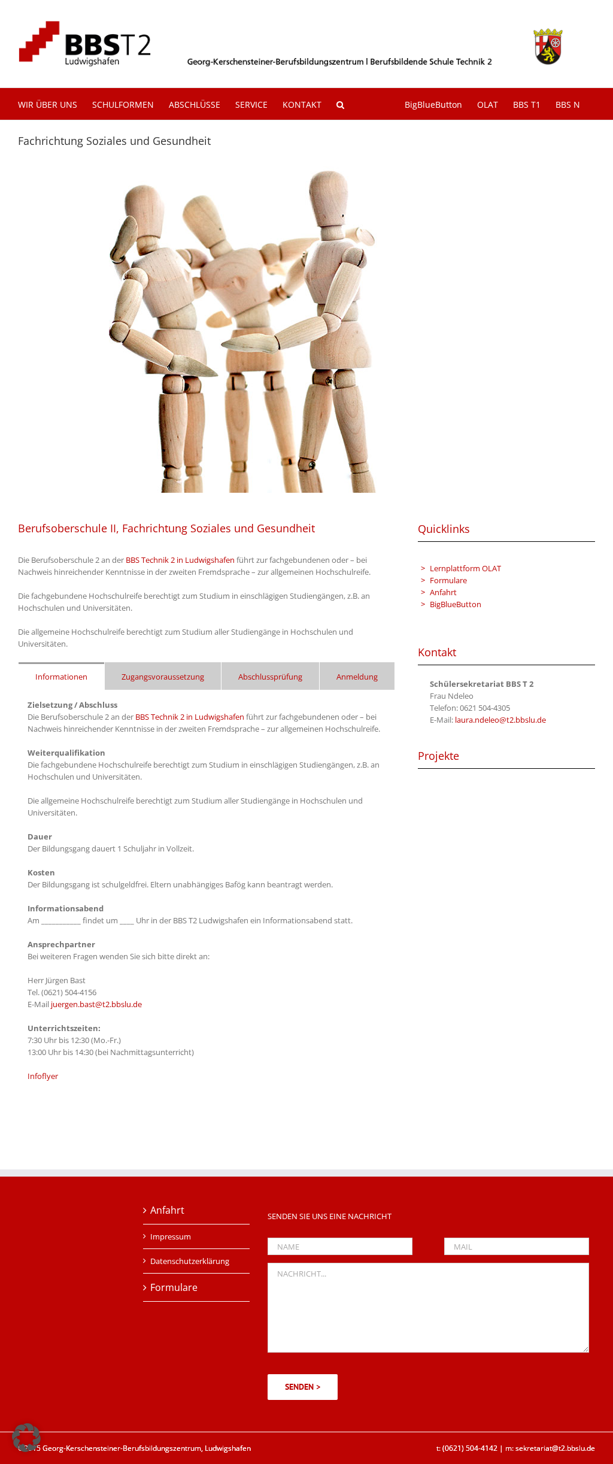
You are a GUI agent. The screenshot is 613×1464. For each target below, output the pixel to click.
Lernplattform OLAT (465, 568)
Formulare (448, 580)
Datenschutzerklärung (189, 1261)
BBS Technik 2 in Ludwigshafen (180, 559)
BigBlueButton (455, 604)
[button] (340, 104)
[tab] (61, 676)
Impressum (170, 1236)
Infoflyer (43, 1076)
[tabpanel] (206, 897)
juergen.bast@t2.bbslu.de (96, 1004)
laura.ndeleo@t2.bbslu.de (500, 719)
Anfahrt (443, 592)
